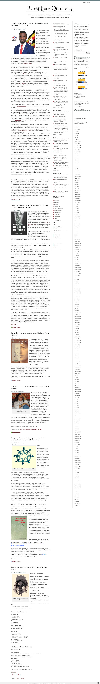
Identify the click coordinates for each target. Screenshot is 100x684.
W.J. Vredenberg (57, 249)
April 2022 (77, 235)
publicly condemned (22, 113)
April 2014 (77, 428)
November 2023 (78, 196)
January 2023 (77, 216)
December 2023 (78, 194)
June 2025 (77, 157)
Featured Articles (57, 212)
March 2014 (77, 430)
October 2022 (77, 222)
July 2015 (76, 399)
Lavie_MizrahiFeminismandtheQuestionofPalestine (30, 429)
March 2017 (77, 359)
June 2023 (77, 206)
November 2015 (78, 391)
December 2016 (78, 365)
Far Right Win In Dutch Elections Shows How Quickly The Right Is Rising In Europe (60, 98)
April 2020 (77, 283)
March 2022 (77, 237)
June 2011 (77, 495)
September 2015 (78, 395)
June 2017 (77, 352)
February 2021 (77, 263)
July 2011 (76, 493)
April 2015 (77, 405)
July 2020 (76, 277)
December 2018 (78, 316)
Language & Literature (52, 14)
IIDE (55, 222)
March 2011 (77, 501)
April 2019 (77, 308)
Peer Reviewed (57, 236)
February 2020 (77, 287)
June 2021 (77, 255)
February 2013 (77, 456)
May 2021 (77, 257)
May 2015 (77, 403)
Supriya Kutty (56, 191)
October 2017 (77, 344)
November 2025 (78, 147)
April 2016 (77, 381)
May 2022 (77, 233)
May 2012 (77, 474)
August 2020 (77, 275)
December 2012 (78, 460)
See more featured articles (58, 107)
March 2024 (77, 188)
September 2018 (78, 322)
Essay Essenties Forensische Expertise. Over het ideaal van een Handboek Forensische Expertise (29, 439)
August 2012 (77, 468)
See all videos (56, 170)
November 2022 (78, 220)
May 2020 (77, 281)
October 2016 (77, 369)
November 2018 (78, 318)
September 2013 (78, 442)
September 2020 (78, 273)
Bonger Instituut (57, 206)
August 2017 (77, 348)
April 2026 (77, 137)
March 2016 (77, 383)
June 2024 (77, 182)
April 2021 (77, 259)
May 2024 (77, 184)
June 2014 (77, 424)
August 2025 (77, 153)
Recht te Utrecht (58, 220)
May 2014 (77, 426)
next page (22, 678)
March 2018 (77, 334)
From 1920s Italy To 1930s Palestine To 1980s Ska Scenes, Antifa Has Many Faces (61, 77)
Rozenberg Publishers (64, 17)
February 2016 (77, 385)
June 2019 (77, 304)
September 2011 (78, 491)
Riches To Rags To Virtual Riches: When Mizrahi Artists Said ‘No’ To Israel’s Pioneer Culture (60, 159)
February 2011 (77, 503)
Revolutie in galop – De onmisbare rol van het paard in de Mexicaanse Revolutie (61, 145)
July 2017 (76, 350)
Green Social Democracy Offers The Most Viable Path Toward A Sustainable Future (29, 206)
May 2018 (77, 330)
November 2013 (78, 438)
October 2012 (77, 464)
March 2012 (77, 478)
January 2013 (77, 458)
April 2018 (77, 332)
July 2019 (76, 302)
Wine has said (18, 120)
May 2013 (77, 450)
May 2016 (77, 379)
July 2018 (76, 326)
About (88, 2)
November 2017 (78, 342)
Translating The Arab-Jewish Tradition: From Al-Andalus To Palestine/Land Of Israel (61, 167)
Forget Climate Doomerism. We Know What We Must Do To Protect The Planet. (61, 54)
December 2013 (78, 436)
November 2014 (78, 415)
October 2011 (77, 489)
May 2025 (77, 159)
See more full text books (57, 134)
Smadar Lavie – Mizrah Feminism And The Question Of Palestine (30, 387)
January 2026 (77, 143)
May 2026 (77, 135)
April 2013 (77, 452)
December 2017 (78, 340)
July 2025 (76, 155)
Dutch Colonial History (58, 208)
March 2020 (77, 285)
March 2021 (77, 261)
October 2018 (77, 320)
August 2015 (77, 397)
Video (55, 247)
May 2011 (76, 497)
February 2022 (77, 239)
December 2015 (78, 389)
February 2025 (77, 166)
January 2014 (77, 434)
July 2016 (76, 375)
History (44, 14)
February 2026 (77, 141)
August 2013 (77, 444)
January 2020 (77, 289)
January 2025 (77, 168)
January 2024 (77, 192)
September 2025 (78, 151)
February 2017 (77, 361)
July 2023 (76, 204)
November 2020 (78, 269)
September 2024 (78, 176)
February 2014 (77, 432)
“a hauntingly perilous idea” (25, 130)
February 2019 (77, 312)
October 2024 (77, 174)
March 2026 (77, 139)
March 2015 (77, 407)
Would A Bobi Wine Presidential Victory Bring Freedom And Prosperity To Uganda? (30, 24)
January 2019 (77, 314)
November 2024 (78, 172)
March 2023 (77, 212)
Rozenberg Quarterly (78, 58)
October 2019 (77, 296)
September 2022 (78, 224)
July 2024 (76, 180)
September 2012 (78, 466)
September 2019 (78, 298)
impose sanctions (24, 117)
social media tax (42, 69)
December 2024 (78, 170)
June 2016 (77, 377)
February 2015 (77, 409)
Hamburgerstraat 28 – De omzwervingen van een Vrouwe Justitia (61, 181)
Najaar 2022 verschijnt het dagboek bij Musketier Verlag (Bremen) (30, 334)
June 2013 (77, 448)
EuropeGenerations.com (58, 210)
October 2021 (77, 247)
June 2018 (77, 328)
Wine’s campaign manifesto (21, 137)
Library (33, 17)
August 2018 (77, 324)
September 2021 (78, 249)
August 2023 (77, 202)
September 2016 (78, 371)
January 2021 (77, 265)
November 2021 (78, 245)
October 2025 (77, 149)
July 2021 (76, 253)
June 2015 (77, 401)
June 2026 (77, 133)
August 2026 (77, 129)
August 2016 (77, 373)
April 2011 (76, 499)
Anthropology (31, 14)
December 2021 (78, 243)
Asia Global (56, 204)
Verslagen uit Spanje (58, 151)
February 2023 (77, 214)
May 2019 (77, 306)
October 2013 (77, 440)
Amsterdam (56, 200)
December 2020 (78, 267)
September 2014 (78, 417)
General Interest (38, 14)
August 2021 (77, 251)
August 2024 (77, 178)
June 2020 (77, 279)
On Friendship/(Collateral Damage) (43, 17)
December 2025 (78, 145)
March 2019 (77, 310)
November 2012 (78, 462)
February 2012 (77, 480)
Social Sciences (60, 14)
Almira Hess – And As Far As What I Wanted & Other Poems (29, 568)
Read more (13, 324)
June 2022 (77, 231)
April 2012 (77, 476)
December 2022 (78, 218)
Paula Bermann (54, 17)
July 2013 (76, 446)
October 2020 (77, 271)
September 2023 (78, 200)
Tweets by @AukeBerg (78, 122)
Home (84, 2)
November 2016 (78, 367)
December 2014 (78, 413)
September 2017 (78, 346)
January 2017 (77, 363)
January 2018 (77, 338)
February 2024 (77, 190)
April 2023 (77, 210)
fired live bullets (21, 83)
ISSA (55, 224)
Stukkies (55, 245)
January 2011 (77, 505)
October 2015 (77, 393)
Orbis (55, 232)
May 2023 (77, 208)
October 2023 (77, 198)
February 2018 (77, 336)
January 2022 (77, 241)
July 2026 (76, 131)
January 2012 (77, 482)
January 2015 (77, 411)
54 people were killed (21, 106)
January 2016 (77, 387)
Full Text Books (68, 14)
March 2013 (77, 454)
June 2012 (77, 472)
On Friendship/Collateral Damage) (60, 230)
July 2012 (76, 470)
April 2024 (77, 186)
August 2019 (77, 300)
